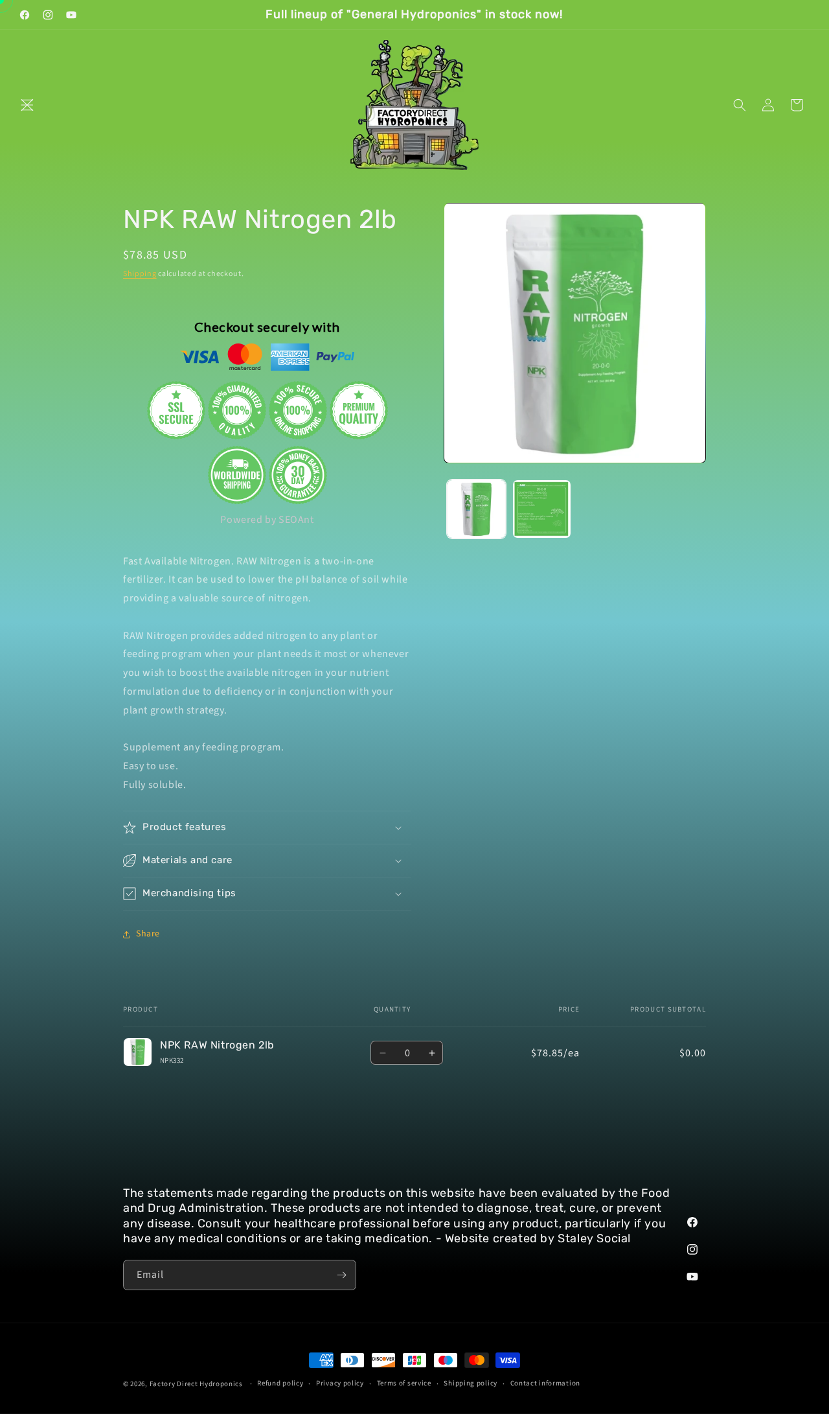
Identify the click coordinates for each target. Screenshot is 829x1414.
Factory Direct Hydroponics (196, 1384)
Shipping (140, 273)
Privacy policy (340, 1383)
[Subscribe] (341, 1275)
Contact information (545, 1383)
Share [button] (148, 933)
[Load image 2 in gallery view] (541, 509)
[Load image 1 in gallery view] (476, 509)
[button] (27, 105)
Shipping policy (470, 1383)
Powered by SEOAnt (266, 520)
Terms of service (404, 1383)
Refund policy (280, 1383)
